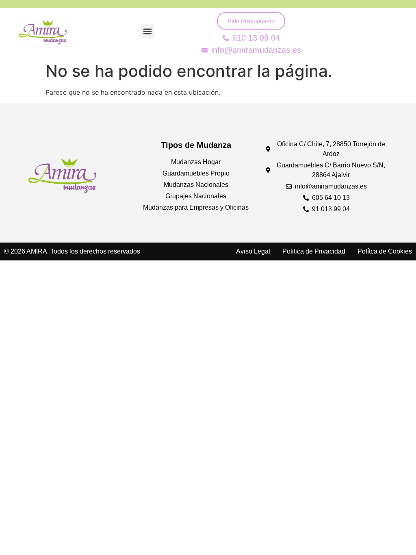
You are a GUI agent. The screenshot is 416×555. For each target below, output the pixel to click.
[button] (147, 31)
